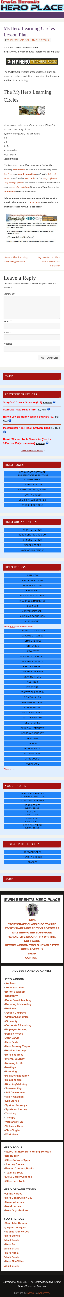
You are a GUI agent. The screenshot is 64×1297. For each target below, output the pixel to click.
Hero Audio (32, 819)
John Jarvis (32, 646)
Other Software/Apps (17, 1160)
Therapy (32, 743)
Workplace (32, 764)
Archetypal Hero (32, 580)
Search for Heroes (32, 794)
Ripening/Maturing (32, 702)
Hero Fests (32, 651)
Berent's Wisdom (32, 585)
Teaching (32, 738)
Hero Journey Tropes (33, 656)
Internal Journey (32, 672)
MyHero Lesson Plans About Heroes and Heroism (49, 261)
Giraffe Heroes (32, 530)
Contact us (33, 202)
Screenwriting (32, 708)
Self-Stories (32, 723)
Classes (32, 862)
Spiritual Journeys (32, 728)
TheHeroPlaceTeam (18, 40)
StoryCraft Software (32, 473)
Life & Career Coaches (32, 500)
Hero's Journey (32, 666)
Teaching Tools (40, 40)
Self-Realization (32, 718)
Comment (10, 293)
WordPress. (44, 1293)
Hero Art (32, 813)
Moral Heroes (32, 545)
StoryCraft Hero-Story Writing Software (28, 1151)
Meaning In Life (32, 677)
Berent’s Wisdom (15, 991)
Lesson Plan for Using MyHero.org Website (16, 259)
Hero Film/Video (32, 826)
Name (8, 321)
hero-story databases (20, 187)
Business (32, 606)
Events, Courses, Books (32, 490)
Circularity (32, 621)
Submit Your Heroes (33, 801)
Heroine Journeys (32, 661)
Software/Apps (32, 479)
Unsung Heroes (32, 540)
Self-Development (32, 713)
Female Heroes (32, 641)
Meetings (32, 682)
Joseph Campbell (32, 611)
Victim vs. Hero (32, 754)
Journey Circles (33, 485)
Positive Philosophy (32, 692)
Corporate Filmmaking (32, 631)
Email (7, 332)
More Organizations (32, 550)
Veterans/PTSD (32, 748)
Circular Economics (32, 616)
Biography (32, 591)
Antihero (32, 575)
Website (8, 343)
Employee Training (32, 636)
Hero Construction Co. (32, 535)
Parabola (31, 1293)
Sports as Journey (32, 733)
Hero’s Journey (14, 1054)
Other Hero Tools (32, 505)
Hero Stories (32, 806)
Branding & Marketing (32, 601)
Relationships (32, 697)
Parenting (32, 687)
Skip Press (8, 174)
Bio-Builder (12, 1156)
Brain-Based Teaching (33, 596)
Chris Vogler (33, 759)
